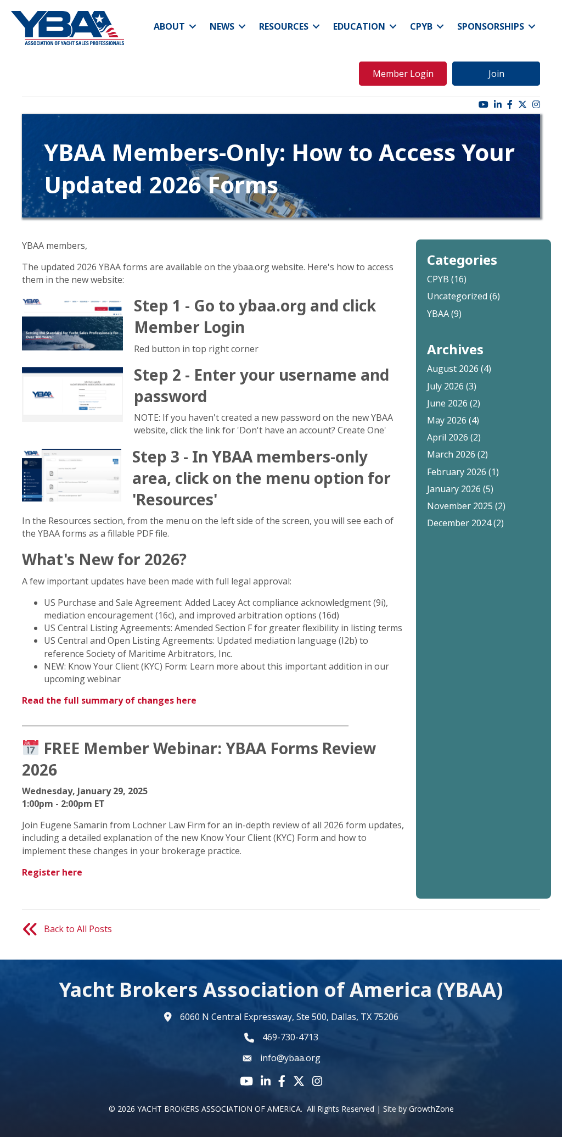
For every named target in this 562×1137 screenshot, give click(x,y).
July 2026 (445, 386)
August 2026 (453, 369)
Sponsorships (490, 26)
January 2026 (454, 489)
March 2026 (451, 454)
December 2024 (459, 523)
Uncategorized (457, 296)
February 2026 (456, 472)
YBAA (438, 314)
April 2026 (447, 437)
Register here (52, 872)
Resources (283, 26)
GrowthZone (431, 1108)
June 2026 (447, 403)
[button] (403, 74)
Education (359, 26)
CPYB (421, 26)
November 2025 (460, 506)
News (222, 26)
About (169, 26)
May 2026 (447, 420)
